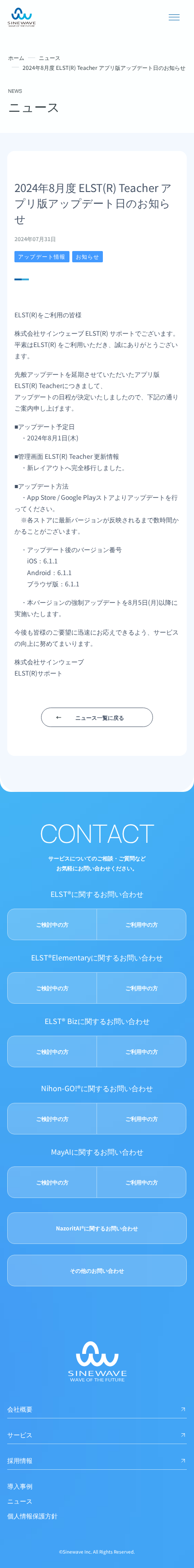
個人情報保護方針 (32, 1515)
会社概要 (19, 1408)
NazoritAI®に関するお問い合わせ (97, 1228)
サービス (19, 1434)
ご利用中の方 (141, 924)
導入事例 (19, 1485)
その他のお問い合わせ (97, 1270)
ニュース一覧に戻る (99, 717)
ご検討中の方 (52, 924)
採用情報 (19, 1460)
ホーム (16, 57)
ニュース (49, 57)
